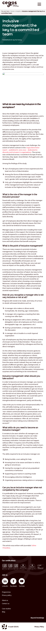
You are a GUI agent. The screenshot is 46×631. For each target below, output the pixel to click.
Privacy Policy (39, 627)
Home (12, 11)
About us (5, 600)
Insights (18, 11)
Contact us (5, 603)
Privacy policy (7, 595)
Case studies (6, 609)
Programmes (6, 592)
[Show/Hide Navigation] (39, 4)
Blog (3, 612)
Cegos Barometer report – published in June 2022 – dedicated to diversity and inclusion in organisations (20, 150)
